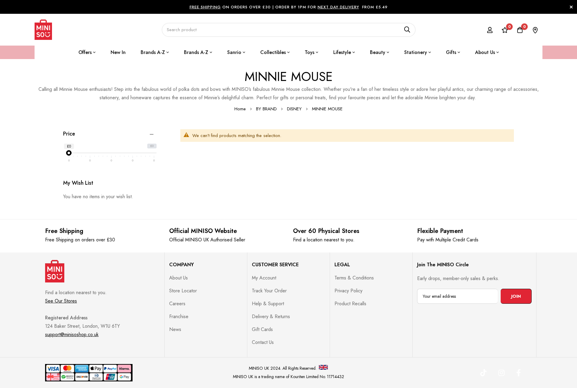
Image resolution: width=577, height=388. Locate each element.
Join (516, 296)
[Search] (407, 29)
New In (118, 52)
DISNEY (295, 109)
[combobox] (288, 29)
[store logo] (43, 29)
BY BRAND (267, 109)
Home (240, 109)
